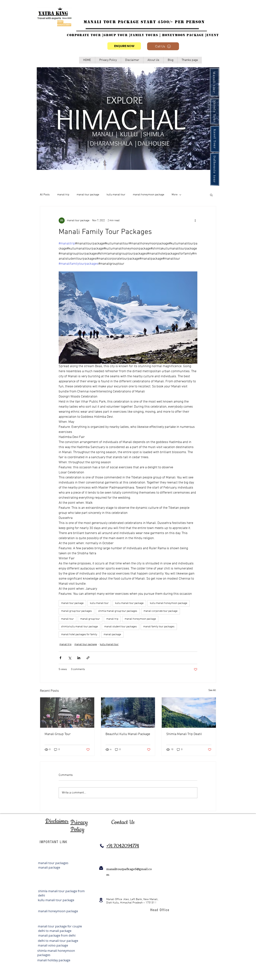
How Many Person (214, 31)
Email (162, 47)
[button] (247, 7)
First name (165, 31)
